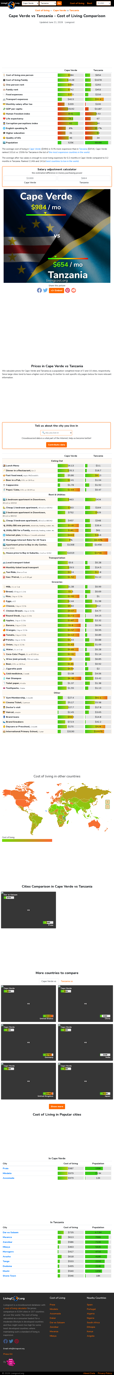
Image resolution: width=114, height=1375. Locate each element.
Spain (90, 1304)
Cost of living (77, 3)
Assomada (8, 1178)
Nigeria (90, 1318)
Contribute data (56, 444)
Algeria (91, 1313)
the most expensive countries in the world (69, 152)
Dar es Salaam (10, 1232)
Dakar (53, 1318)
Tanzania (74, 10)
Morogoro (8, 1251)
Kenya (90, 1331)
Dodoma (7, 1266)
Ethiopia (91, 1327)
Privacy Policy (105, 1373)
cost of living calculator (16, 1308)
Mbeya (6, 1247)
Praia (5, 1168)
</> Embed (56, 290)
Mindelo (7, 1173)
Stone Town (9, 1275)
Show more (57, 1106)
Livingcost (70, 22)
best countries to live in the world (62, 161)
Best (89, 3)
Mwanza (7, 1237)
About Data (89, 1373)
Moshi (6, 1271)
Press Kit (7, 1354)
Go (59, 3)
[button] (39, 290)
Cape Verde (59, 10)
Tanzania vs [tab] (67, 981)
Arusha (7, 1256)
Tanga (6, 1261)
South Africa (93, 1322)
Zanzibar (7, 1242)
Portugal (91, 1309)
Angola (90, 1335)
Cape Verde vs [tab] (48, 981)
